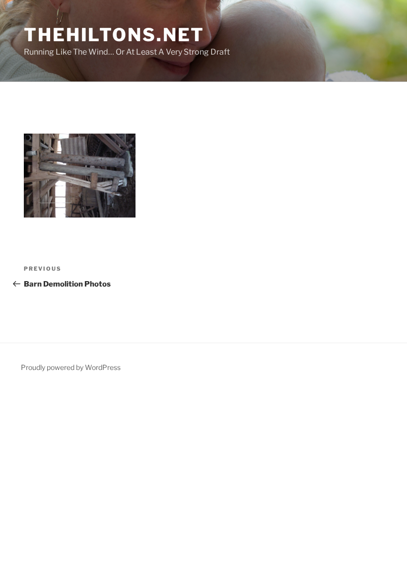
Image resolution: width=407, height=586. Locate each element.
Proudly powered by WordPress (71, 367)
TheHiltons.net (114, 35)
